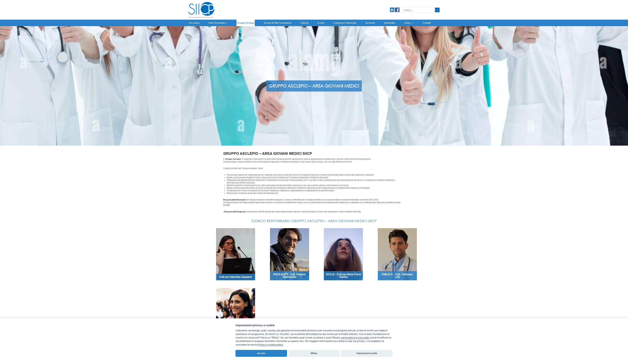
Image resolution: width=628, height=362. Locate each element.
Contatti (427, 23)
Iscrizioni (370, 23)
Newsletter (389, 23)
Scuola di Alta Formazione (277, 23)
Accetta (261, 353)
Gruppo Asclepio (245, 23)
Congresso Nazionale (344, 23)
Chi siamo (194, 23)
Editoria (304, 23)
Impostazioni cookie (367, 353)
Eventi (320, 23)
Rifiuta (314, 353)
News (407, 23)
